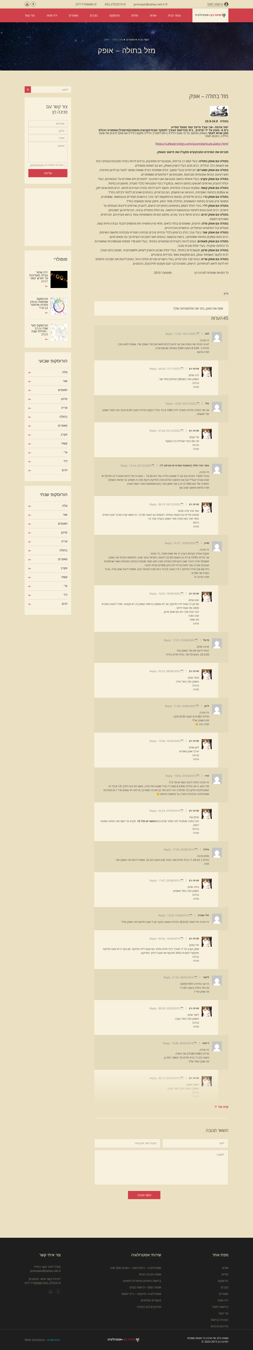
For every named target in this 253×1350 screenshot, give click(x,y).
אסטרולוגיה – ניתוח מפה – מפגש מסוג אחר (135, 1268)
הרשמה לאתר (220, 1307)
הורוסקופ (223, 1281)
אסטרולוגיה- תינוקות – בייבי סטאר (141, 1294)
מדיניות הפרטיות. (37, 165)
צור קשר (223, 1313)
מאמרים (130, 39)
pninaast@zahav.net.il (45, 1271)
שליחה (48, 173)
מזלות (225, 1274)
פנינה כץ (194, 368)
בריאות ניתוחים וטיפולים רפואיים (142, 1281)
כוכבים (224, 1287)
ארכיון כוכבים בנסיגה (149, 1307)
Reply (169, 334)
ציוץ (226, 293)
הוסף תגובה (144, 1195)
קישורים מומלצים (151, 1300)
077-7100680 (33, 1283)
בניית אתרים (53, 1340)
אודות (225, 1268)
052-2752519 (52, 1283)
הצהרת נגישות (219, 1320)
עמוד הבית (143, 39)
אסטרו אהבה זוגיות (150, 1274)
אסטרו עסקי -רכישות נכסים (145, 1287)
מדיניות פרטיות (219, 1326)
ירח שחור (222, 1300)
